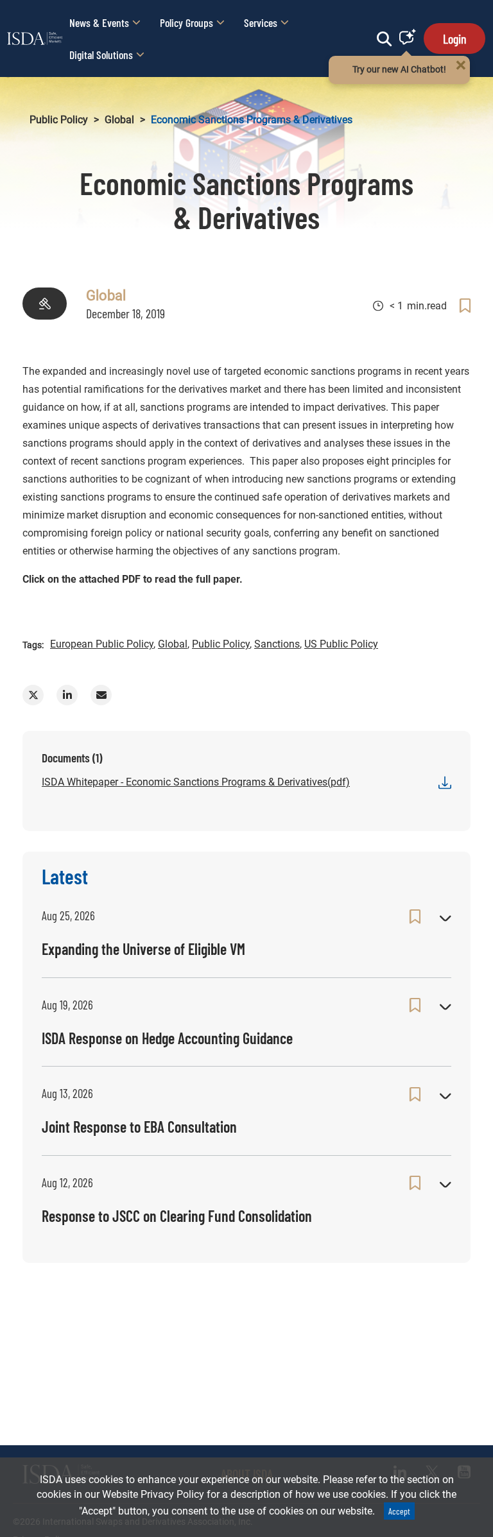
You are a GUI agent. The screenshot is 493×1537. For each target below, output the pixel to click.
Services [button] (260, 22)
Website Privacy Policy (153, 1494)
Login (454, 38)
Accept (399, 1511)
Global (119, 120)
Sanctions (277, 644)
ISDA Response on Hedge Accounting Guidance (167, 1038)
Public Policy (59, 120)
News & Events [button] (99, 22)
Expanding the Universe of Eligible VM (143, 949)
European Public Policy (101, 644)
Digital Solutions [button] (101, 54)
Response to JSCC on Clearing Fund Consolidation (177, 1215)
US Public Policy (341, 644)
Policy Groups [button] (186, 22)
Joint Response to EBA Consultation (139, 1126)
